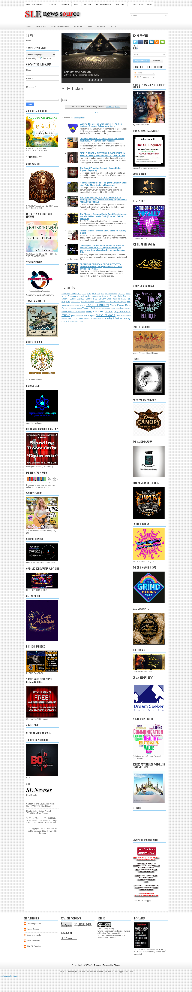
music (66, 315)
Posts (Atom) (79, 118)
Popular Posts (141, 61)
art (119, 308)
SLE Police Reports (118, 302)
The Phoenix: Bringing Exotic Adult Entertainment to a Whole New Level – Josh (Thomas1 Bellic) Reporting (103, 216)
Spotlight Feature (35, 4)
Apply (90, 26)
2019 (107, 294)
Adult (128, 294)
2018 (102, 294)
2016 (98, 294)
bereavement (125, 308)
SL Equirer (122, 299)
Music (76, 4)
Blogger (42, 833)
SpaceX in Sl (80, 305)
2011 (79, 294)
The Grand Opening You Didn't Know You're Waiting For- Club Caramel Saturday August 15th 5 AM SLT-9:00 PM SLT (103, 199)
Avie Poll (122, 296)
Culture (52, 4)
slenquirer (88, 318)
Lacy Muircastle (34, 935)
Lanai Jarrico (77, 298)
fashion (108, 311)
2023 (115, 294)
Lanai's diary (91, 299)
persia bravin (77, 315)
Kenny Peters (33, 929)
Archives (156, 61)
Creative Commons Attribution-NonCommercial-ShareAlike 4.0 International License (112, 935)
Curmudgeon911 (34, 923)
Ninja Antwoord (33, 941)
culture (98, 311)
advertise (100, 308)
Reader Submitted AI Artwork (38, 811)
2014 (94, 294)
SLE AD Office (40, 26)
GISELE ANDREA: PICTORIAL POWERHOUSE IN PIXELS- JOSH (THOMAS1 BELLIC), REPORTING (102, 154)
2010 (73, 293)
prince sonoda (123, 315)
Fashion (65, 4)
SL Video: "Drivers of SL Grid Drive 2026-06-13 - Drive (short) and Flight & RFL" (41, 820)
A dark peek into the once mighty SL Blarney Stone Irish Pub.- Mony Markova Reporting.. (103, 184)
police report (89, 315)
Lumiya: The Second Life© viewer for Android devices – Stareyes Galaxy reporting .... (101, 125)
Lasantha (92, 972)
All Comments (142, 77)
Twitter (113, 26)
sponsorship (98, 318)
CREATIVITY (72, 71)
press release (105, 315)
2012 (84, 294)
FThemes (70, 972)
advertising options (110, 308)
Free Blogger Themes (105, 972)
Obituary (102, 299)
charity (89, 312)
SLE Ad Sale (75, 302)
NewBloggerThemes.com (124, 972)
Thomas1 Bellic (89, 308)
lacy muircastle (122, 311)
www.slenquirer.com (106, 931)
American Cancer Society (104, 296)
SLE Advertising (87, 302)
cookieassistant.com (9, 976)
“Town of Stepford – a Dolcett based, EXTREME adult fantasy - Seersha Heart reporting (102, 139)
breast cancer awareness (73, 312)
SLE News (106, 302)
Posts (139, 73)
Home (29, 26)
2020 (111, 294)
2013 (89, 294)
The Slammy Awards (75, 308)
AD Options (78, 26)
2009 (68, 294)
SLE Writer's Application (141, 4)
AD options (121, 294)
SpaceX (72, 305)
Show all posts (113, 106)
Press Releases (103, 4)
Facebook (101, 26)
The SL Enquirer (97, 305)
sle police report (75, 318)
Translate (47, 58)
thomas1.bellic (78, 321)
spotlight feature (113, 318)
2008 (64, 294)
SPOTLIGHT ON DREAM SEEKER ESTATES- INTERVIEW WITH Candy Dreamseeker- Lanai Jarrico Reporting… (101, 266)
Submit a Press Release (59, 26)
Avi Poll (87, 4)
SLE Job (98, 302)
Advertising (86, 296)
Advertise (120, 4)
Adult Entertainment (71, 296)
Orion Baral (112, 299)
